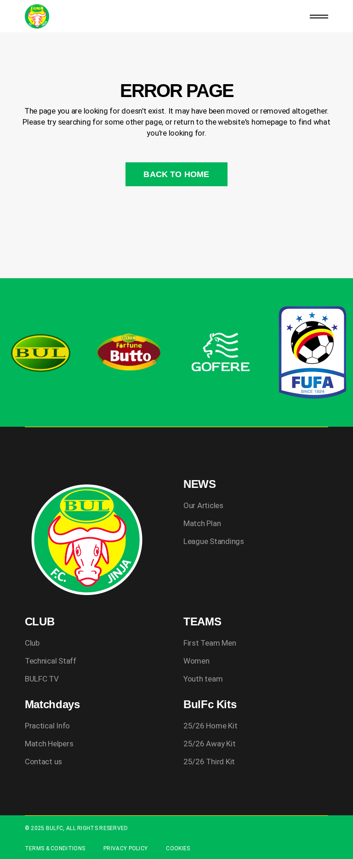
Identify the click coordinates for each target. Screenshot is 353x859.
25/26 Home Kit (210, 725)
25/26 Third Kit (209, 761)
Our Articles (203, 505)
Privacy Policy (125, 848)
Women (196, 660)
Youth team (202, 678)
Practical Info (47, 725)
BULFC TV (42, 678)
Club (32, 642)
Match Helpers (49, 743)
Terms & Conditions (55, 848)
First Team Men (209, 642)
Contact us (43, 761)
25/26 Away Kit (209, 743)
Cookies (178, 848)
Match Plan (202, 523)
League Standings (213, 541)
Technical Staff (50, 660)
